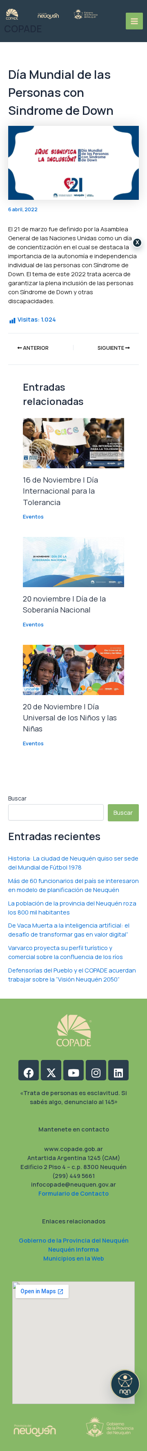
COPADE (23, 28)
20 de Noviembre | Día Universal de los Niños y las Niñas (70, 718)
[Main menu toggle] (134, 21)
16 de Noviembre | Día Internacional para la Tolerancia (60, 491)
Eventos (33, 516)
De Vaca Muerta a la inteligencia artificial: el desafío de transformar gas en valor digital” (68, 929)
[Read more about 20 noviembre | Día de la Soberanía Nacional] (73, 561)
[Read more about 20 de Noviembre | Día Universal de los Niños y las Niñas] (73, 669)
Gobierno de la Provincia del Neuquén (74, 1240)
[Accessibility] (125, 1384)
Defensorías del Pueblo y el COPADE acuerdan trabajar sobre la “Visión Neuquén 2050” (72, 974)
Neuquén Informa (73, 1249)
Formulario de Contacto (73, 1193)
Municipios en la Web (73, 1258)
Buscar (17, 798)
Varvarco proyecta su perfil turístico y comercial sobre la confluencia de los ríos (65, 952)
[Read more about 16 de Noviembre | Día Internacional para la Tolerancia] (73, 442)
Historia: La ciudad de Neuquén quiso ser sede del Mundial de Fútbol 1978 (73, 862)
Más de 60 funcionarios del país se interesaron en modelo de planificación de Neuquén (73, 885)
